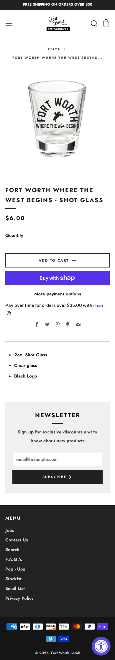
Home (54, 48)
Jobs (9, 530)
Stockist (13, 579)
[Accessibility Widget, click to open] (101, 646)
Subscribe (54, 477)
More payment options (57, 294)
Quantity (14, 235)
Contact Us (16, 540)
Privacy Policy (19, 598)
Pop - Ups (15, 569)
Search (12, 549)
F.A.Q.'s (13, 559)
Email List (15, 588)
